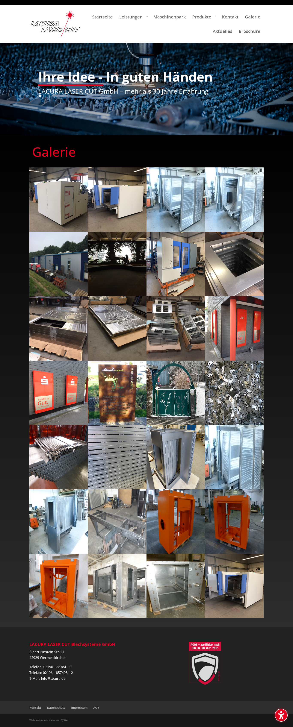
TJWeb (65, 720)
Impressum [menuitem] (79, 708)
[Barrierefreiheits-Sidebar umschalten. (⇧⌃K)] (281, 715)
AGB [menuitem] (96, 708)
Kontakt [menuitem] (35, 708)
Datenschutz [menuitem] (56, 708)
